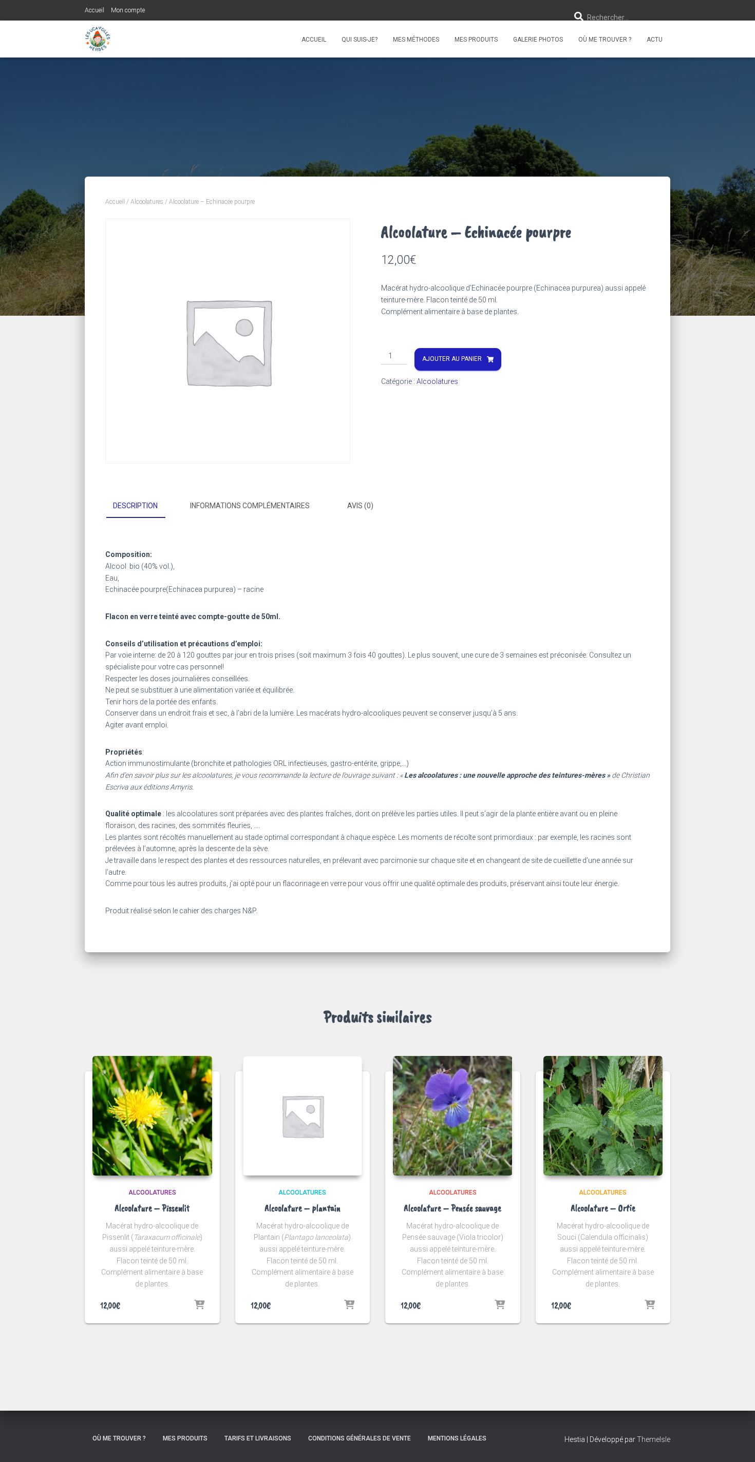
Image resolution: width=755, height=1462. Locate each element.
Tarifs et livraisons (257, 1438)
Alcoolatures (146, 201)
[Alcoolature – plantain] (303, 1116)
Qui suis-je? (360, 39)
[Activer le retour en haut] (735, 1441)
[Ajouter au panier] (199, 1305)
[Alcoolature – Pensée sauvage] (453, 1116)
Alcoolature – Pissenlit (152, 1208)
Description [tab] (135, 506)
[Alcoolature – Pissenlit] (152, 1116)
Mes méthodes (416, 39)
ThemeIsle (653, 1439)
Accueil (94, 10)
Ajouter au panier (452, 358)
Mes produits (476, 39)
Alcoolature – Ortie (603, 1208)
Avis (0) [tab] (360, 506)
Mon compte (128, 10)
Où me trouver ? (604, 39)
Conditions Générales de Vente (359, 1438)
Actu (655, 39)
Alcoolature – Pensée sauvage (452, 1208)
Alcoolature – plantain (303, 1208)
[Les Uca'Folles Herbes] (97, 39)
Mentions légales (457, 1438)
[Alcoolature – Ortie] (603, 1116)
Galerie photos (538, 39)
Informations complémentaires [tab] (250, 506)
